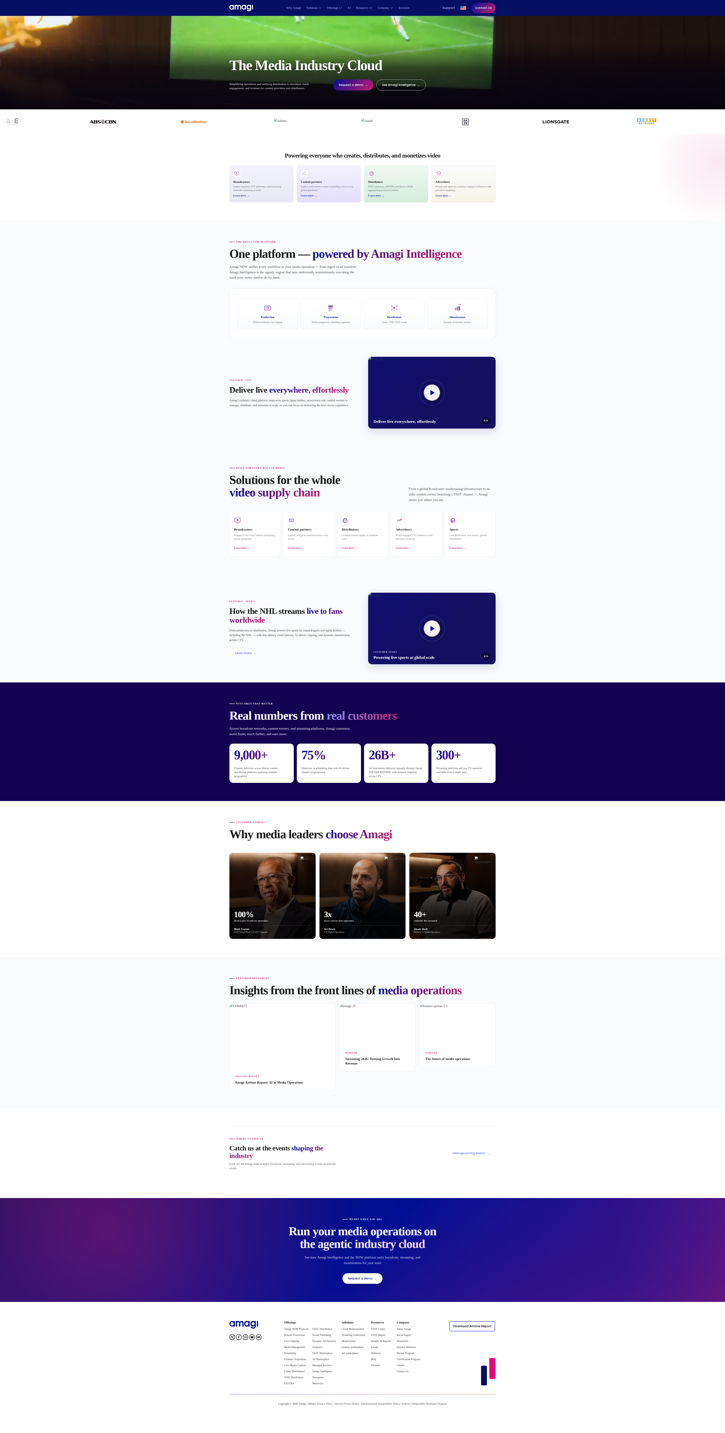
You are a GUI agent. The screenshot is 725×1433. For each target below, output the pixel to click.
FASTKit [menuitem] (289, 1383)
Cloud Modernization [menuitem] (353, 1329)
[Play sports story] (432, 392)
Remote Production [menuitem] (294, 1335)
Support (449, 8)
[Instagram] (245, 1337)
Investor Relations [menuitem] (406, 1347)
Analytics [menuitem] (317, 1347)
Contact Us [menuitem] (402, 1371)
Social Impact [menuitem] (404, 1335)
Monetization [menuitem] (349, 1341)
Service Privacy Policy (347, 1403)
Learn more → (241, 195)
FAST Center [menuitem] (378, 1329)
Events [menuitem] (374, 1347)
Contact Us (483, 8)
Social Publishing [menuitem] (321, 1335)
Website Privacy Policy (320, 1403)
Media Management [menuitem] (294, 1347)
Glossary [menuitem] (375, 1365)
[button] (463, 8)
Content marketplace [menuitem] (352, 1347)
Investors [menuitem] (404, 7)
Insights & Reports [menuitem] (381, 1341)
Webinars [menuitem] (376, 1353)
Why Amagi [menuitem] (293, 7)
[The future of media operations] (457, 1035)
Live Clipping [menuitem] (291, 1341)
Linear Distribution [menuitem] (294, 1371)
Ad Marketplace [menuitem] (320, 1359)
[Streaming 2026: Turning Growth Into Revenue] (377, 1037)
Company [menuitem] (383, 7)
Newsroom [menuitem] (402, 1341)
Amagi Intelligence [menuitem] (322, 1371)
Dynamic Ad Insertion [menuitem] (324, 1341)
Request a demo (353, 85)
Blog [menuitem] (373, 1359)
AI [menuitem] (349, 7)
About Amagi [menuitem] (404, 1329)
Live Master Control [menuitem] (295, 1365)
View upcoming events (471, 1153)
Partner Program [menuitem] (405, 1353)
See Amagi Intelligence (401, 85)
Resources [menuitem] (362, 7)
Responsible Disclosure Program (429, 1403)
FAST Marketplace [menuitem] (322, 1353)
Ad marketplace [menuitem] (350, 1353)
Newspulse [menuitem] (318, 1377)
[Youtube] (252, 1337)
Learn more (245, 653)
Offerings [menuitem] (332, 7)
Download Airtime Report (472, 1326)
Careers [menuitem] (401, 1365)
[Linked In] (258, 1337)
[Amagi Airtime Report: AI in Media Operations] (282, 1047)
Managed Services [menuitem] (322, 1365)
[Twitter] (232, 1337)
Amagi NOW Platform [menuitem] (296, 1329)
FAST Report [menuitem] (378, 1335)
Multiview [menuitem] (317, 1383)
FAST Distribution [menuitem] (322, 1329)
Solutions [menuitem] (312, 7)
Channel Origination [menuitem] (295, 1359)
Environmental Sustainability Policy (380, 1403)
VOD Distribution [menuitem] (293, 1377)
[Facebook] (239, 1337)
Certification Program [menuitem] (408, 1359)
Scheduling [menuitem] (290, 1353)
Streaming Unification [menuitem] (353, 1335)
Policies (406, 1403)
